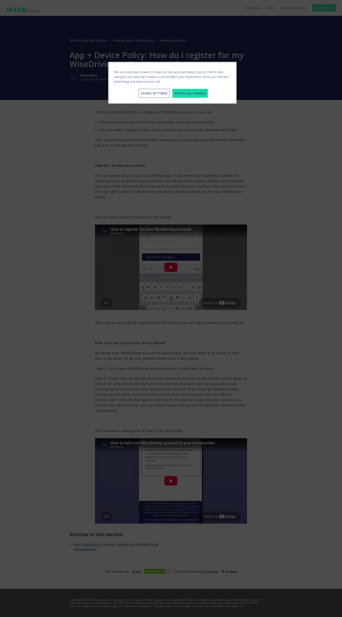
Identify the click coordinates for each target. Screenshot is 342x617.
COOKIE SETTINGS (154, 93)
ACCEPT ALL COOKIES (190, 93)
